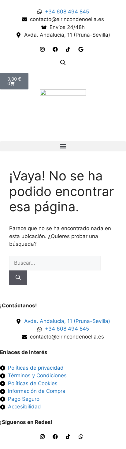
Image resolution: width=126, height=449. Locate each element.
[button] (63, 146)
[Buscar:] (55, 263)
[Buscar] (18, 277)
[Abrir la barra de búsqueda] (63, 62)
